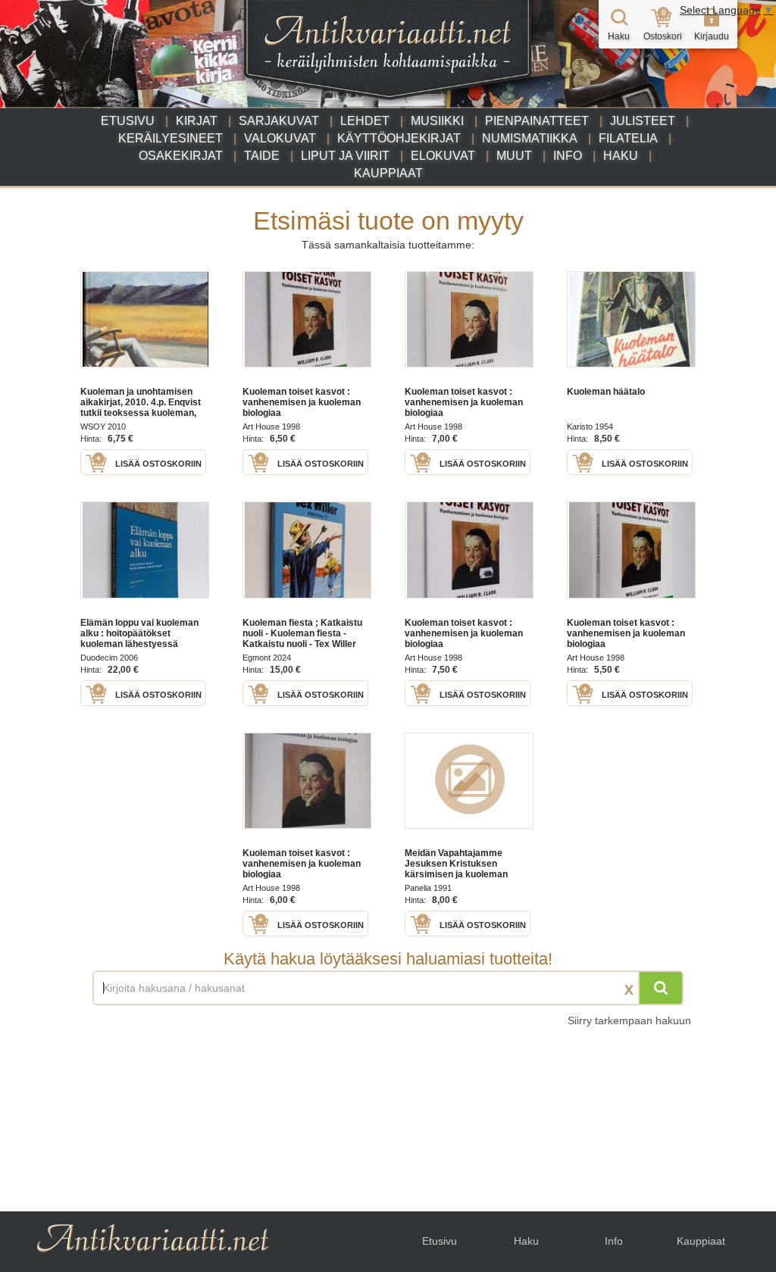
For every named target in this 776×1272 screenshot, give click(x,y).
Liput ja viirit (345, 155)
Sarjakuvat (279, 120)
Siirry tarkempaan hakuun (629, 1020)
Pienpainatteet (537, 120)
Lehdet (365, 120)
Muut (514, 155)
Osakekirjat (181, 155)
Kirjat (196, 120)
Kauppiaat (388, 173)
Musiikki (437, 120)
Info (567, 155)
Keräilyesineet (170, 138)
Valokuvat (280, 138)
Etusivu (128, 120)
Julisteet (642, 120)
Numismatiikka (529, 138)
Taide (262, 155)
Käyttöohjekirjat (399, 138)
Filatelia (628, 138)
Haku (620, 155)
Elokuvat (443, 155)
